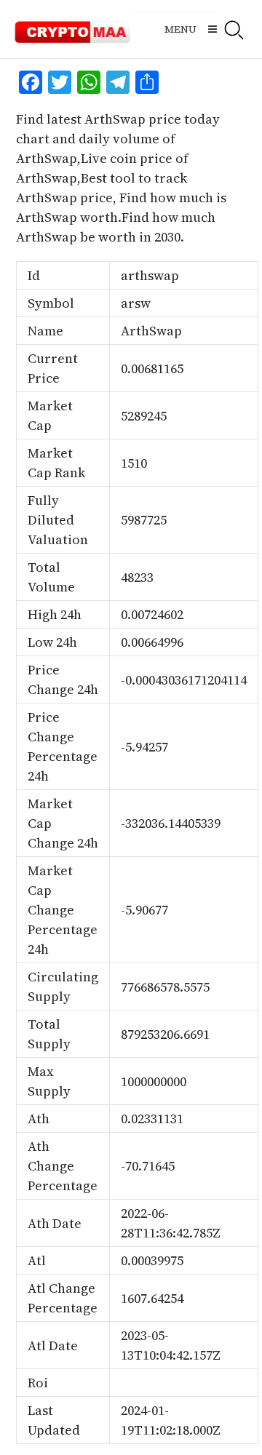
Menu (180, 29)
